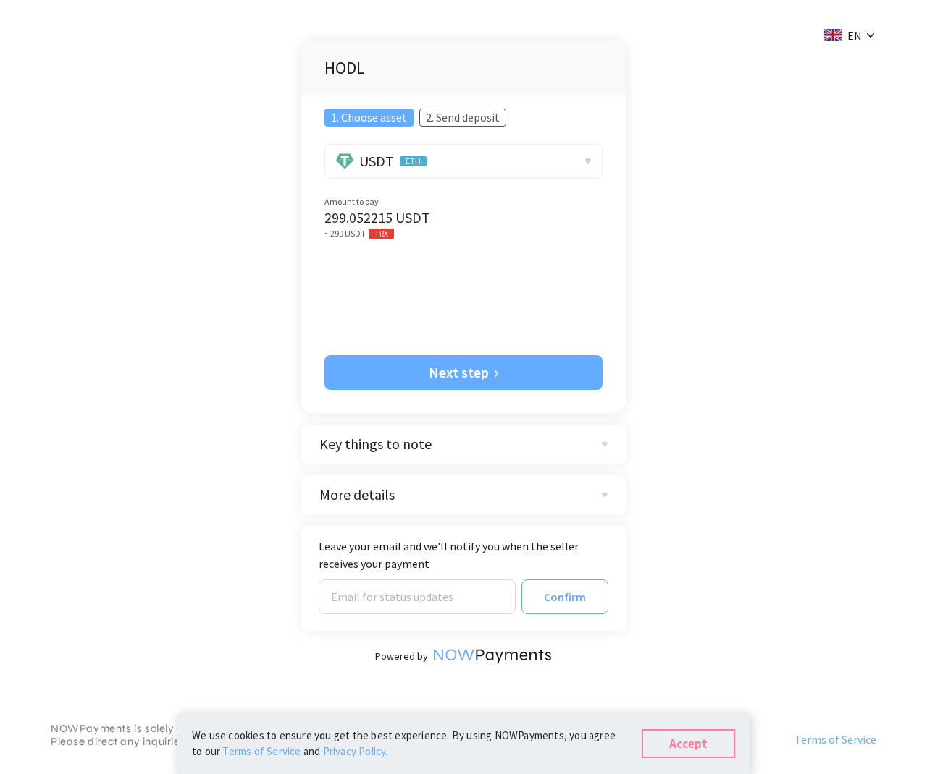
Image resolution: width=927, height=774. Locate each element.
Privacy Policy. (355, 751)
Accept (688, 744)
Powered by (401, 656)
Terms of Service (835, 739)
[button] (843, 34)
